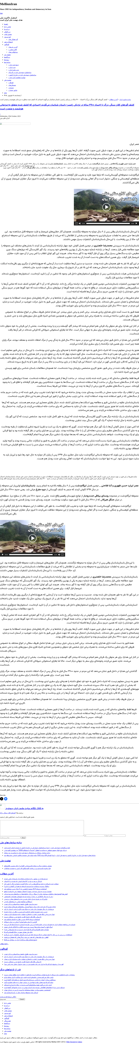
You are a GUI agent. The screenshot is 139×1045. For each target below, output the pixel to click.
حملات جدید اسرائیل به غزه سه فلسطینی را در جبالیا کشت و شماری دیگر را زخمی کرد (31, 884)
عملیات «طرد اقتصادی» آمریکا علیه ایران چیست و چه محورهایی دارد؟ (26, 930)
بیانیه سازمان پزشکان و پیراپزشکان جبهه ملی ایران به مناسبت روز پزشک (27, 853)
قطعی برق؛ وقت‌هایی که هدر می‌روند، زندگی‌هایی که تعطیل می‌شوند (26, 937)
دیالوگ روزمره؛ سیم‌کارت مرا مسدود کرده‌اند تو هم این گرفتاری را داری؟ (26, 886)
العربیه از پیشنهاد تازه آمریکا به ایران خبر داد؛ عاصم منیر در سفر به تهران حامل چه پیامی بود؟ (33, 964)
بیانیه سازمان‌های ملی (11, 843)
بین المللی (7, 32)
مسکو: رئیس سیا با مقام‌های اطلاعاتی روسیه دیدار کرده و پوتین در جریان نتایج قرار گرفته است (34, 987)
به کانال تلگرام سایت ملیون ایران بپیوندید (24, 808)
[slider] (108, 223)
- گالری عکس (12, 50)
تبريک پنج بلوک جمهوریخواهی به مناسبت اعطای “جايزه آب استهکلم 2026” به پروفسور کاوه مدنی (35, 850)
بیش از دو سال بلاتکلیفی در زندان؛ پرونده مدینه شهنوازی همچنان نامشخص (28, 896)
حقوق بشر (7, 55)
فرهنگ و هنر (8, 42)
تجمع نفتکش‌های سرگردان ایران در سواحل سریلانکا (20, 940)
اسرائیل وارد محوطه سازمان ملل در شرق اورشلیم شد (21, 993)
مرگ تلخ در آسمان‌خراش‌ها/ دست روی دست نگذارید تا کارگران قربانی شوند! (28, 927)
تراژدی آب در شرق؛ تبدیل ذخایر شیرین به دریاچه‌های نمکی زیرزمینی (25, 899)
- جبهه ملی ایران (13, 65)
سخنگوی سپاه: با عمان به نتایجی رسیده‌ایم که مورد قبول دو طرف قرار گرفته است (30, 980)
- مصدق (11, 88)
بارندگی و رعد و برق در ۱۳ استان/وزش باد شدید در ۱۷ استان (23, 881)
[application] (106, 207)
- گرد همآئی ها (13, 39)
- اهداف (10, 83)
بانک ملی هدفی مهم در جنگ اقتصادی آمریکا (18, 932)
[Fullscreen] (77, 223)
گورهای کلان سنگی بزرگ (8, 813)
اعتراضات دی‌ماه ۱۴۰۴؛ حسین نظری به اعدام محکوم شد (22, 919)
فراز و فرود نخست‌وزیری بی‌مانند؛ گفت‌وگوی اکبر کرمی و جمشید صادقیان (27, 868)
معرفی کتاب (8, 34)
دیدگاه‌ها (7, 57)
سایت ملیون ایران (125, 99)
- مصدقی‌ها (12, 85)
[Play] (136, 223)
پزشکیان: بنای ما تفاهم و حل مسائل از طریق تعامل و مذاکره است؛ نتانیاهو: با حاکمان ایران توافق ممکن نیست (39, 975)
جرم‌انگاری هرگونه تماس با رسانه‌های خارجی (18, 902)
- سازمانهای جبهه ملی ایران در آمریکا (19, 72)
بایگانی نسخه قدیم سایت (8, 997)
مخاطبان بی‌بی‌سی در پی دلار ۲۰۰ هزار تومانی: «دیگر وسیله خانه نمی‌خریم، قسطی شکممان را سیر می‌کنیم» (38, 935)
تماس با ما (7, 27)
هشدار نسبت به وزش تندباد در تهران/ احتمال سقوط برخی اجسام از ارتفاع (27, 891)
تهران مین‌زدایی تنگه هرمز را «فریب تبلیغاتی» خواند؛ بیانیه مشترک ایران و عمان (29, 914)
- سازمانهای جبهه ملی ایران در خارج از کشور (22, 75)
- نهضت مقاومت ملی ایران (16, 77)
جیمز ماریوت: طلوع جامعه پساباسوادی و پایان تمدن (20, 904)
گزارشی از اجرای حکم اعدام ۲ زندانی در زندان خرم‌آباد (20, 922)
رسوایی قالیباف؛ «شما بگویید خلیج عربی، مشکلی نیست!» (22, 917)
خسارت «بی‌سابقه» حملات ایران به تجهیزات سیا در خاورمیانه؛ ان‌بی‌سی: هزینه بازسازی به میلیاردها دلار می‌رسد (39, 924)
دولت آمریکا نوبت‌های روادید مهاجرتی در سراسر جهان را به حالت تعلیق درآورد (28, 982)
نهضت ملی (7, 80)
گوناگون (6, 44)
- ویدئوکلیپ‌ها (13, 52)
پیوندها (6, 60)
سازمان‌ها (7, 62)
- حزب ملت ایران (13, 70)
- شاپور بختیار (12, 90)
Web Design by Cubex (74, 1042)
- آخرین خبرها (12, 47)
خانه (5, 93)
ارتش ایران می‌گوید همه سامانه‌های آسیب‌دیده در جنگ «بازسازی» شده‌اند (28, 985)
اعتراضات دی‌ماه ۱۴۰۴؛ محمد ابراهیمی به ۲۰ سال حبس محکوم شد (25, 889)
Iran (1, 13)
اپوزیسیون (7, 37)
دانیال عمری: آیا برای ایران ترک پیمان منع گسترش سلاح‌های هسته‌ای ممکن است (30, 907)
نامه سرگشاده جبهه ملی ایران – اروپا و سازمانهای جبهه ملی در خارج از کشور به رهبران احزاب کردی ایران (37, 848)
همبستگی (7, 1021)
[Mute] (80, 223)
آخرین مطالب (113, 99)
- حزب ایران (12, 67)
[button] (106, 207)
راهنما (6, 24)
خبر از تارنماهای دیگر (10, 970)
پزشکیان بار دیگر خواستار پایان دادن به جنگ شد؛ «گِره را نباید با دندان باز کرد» (29, 909)
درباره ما (6, 29)
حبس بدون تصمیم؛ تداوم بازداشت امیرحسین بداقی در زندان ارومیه (25, 912)
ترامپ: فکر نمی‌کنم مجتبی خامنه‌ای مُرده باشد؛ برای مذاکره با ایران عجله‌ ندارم (28, 977)
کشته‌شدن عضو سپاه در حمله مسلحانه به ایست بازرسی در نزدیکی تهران (27, 990)
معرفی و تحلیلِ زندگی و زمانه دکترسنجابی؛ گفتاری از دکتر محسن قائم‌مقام (28, 866)
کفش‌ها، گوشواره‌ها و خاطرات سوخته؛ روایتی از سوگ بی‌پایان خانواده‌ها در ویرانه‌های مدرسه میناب (36, 894)
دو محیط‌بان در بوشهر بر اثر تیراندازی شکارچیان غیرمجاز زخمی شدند (26, 879)
